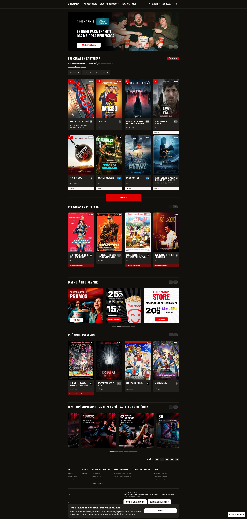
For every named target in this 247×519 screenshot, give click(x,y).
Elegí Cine (154, 4)
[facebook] (157, 459)
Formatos (73, 73)
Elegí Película (166, 4)
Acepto (160, 511)
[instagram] (167, 459)
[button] (105, 64)
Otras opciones (101, 73)
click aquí (137, 496)
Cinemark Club (111, 4)
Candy (101, 4)
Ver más (122, 197)
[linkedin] (177, 459)
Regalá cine (126, 4)
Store (134, 4)
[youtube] (172, 459)
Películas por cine (90, 4)
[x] (162, 459)
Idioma (86, 73)
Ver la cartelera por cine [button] (77, 67)
